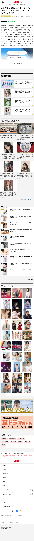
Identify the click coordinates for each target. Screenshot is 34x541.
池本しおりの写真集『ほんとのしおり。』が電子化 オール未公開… (21, 223)
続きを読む (17, 52)
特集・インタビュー (8, 453)
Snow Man (21, 438)
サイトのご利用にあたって (6, 515)
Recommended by (24, 199)
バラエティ (5, 473)
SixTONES (12, 438)
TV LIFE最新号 (6, 506)
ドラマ (4, 469)
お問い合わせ (20, 518)
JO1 (4, 444)
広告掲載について (4, 518)
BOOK (4, 502)
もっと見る (30, 279)
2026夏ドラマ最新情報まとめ (17, 58)
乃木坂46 (13, 441)
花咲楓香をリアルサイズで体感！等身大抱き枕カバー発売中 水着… (21, 217)
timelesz (5, 438)
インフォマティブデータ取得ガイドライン (9, 522)
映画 (4, 486)
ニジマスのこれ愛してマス (19, 453)
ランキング (5, 498)
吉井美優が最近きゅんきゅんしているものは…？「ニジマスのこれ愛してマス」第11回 (17, 456)
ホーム (2, 453)
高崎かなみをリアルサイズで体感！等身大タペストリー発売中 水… (21, 210)
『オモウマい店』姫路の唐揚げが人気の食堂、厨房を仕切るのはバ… (21, 230)
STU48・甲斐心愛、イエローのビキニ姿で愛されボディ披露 (21, 264)
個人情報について (21, 515)
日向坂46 (27, 441)
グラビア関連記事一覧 (17, 63)
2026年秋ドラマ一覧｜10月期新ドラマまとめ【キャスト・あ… (20, 250)
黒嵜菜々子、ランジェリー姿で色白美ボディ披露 (20, 270)
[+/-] (31, 490)
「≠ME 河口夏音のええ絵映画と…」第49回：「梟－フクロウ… (20, 244)
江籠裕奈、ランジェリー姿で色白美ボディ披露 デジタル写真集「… (21, 257)
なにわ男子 (5, 441)
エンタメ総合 (6, 490)
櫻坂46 (20, 441)
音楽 (4, 481)
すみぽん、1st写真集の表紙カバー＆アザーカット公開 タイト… (20, 237)
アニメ (4, 477)
